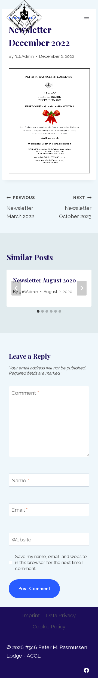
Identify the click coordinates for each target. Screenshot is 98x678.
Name (20, 480)
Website (21, 539)
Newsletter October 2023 (75, 207)
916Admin (24, 56)
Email (19, 510)
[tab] (38, 311)
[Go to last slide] (16, 288)
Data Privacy (61, 615)
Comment (25, 393)
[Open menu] (86, 17)
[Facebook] (86, 670)
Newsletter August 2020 (44, 280)
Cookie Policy (49, 626)
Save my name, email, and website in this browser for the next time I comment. (51, 562)
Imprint (31, 615)
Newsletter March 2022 (21, 207)
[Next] (82, 288)
